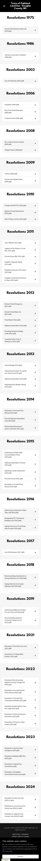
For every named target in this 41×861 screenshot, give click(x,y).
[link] (20, 8)
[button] (5, 6)
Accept (20, 856)
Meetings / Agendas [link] (20, 834)
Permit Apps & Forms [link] (20, 836)
